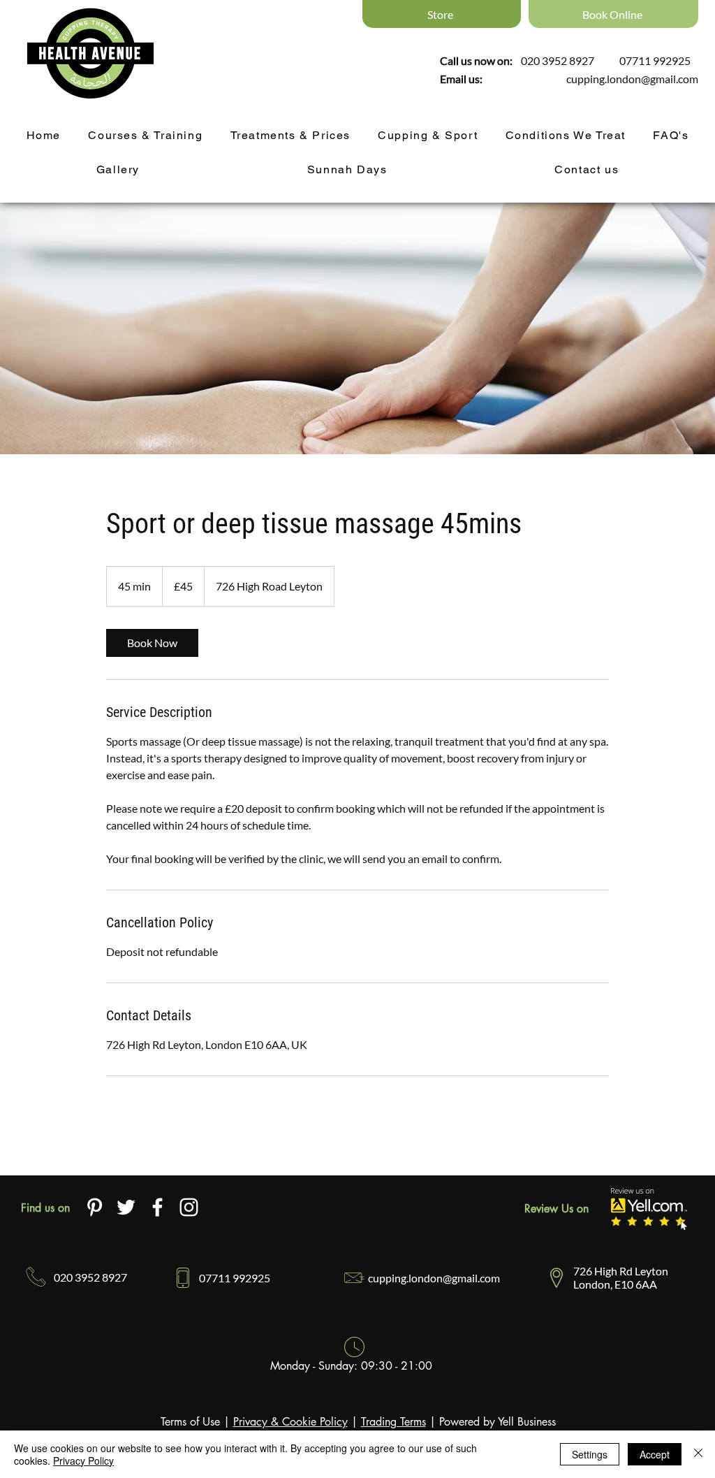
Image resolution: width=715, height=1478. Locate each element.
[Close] (698, 1454)
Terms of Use (190, 1421)
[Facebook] (157, 1207)
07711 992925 (655, 60)
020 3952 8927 (557, 60)
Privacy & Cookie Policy (290, 1421)
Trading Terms (393, 1421)
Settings (589, 1454)
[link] (152, 643)
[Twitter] (126, 1207)
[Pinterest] (94, 1207)
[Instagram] (189, 1207)
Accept (655, 1454)
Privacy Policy (83, 1461)
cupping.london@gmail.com (632, 78)
